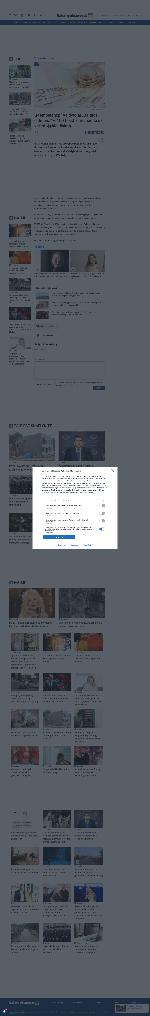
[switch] (102, 505)
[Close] (113, 471)
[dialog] (75, 508)
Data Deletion (62, 545)
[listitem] (75, 501)
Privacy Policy (87, 545)
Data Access (75, 545)
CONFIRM (59, 537)
